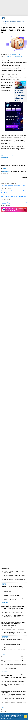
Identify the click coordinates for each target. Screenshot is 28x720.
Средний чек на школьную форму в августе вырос (15, 647)
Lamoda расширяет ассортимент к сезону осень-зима (14, 576)
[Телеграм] (6, 18)
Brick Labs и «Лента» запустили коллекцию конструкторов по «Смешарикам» (13, 609)
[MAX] (11, 18)
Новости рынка (13, 21)
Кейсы (3, 654)
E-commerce (5, 602)
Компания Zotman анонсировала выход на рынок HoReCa (14, 661)
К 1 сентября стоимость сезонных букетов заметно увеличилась (15, 678)
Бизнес (4, 584)
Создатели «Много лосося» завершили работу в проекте (14, 580)
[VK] (9, 18)
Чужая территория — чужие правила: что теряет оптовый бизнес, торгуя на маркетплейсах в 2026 (12, 606)
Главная (2, 21)
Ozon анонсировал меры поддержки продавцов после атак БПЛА (14, 572)
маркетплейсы (18, 56)
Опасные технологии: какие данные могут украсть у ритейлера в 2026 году (13, 674)
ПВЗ (22, 56)
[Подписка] (21, 18)
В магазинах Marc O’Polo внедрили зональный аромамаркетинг (14, 699)
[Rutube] (18, 18)
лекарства (3, 58)
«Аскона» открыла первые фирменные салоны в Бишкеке (14, 650)
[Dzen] (13, 18)
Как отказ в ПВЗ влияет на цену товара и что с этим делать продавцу (13, 692)
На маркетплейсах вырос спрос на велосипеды (14, 629)
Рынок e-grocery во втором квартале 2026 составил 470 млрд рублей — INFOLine (15, 633)
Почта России (6, 56)
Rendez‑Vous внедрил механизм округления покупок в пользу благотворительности (15, 667)
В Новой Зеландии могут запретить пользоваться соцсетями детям (14, 590)
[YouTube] (16, 18)
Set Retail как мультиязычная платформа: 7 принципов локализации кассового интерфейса (12, 587)
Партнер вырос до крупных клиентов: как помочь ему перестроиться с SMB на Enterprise (13, 623)
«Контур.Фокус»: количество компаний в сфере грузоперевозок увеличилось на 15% (14, 616)
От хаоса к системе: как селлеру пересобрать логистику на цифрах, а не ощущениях (12, 640)
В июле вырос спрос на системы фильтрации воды (15, 664)
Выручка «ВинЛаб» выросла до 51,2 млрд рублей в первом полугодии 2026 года (15, 598)
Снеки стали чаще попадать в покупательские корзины (14, 685)
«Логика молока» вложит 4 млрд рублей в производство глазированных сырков (13, 643)
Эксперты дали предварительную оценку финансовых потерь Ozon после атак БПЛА (13, 626)
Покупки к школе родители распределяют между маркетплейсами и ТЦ (14, 695)
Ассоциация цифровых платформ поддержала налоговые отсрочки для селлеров (14, 594)
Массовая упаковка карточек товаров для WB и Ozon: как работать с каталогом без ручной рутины (13, 657)
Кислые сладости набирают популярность (13, 612)
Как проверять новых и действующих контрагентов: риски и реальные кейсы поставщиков (13, 710)
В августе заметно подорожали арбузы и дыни (14, 681)
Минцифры (12, 56)
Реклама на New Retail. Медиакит (14, 132)
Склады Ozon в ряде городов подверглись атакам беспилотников (15, 703)
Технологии (5, 671)
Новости (7, 21)
